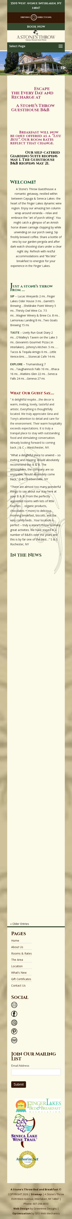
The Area (17, 960)
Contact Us (18, 985)
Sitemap (36, 1194)
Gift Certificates (21, 979)
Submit (19, 1084)
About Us (17, 947)
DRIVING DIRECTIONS (36, 17)
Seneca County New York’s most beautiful (32, 610)
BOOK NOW (36, 27)
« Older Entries (19, 924)
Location (17, 966)
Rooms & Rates (21, 953)
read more (26, 665)
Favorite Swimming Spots (34, 725)
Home (15, 940)
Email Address (20, 1065)
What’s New (19, 972)
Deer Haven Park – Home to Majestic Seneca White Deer (34, 844)
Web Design (21, 1208)
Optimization (21, 1213)
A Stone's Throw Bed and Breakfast (34, 1189)
